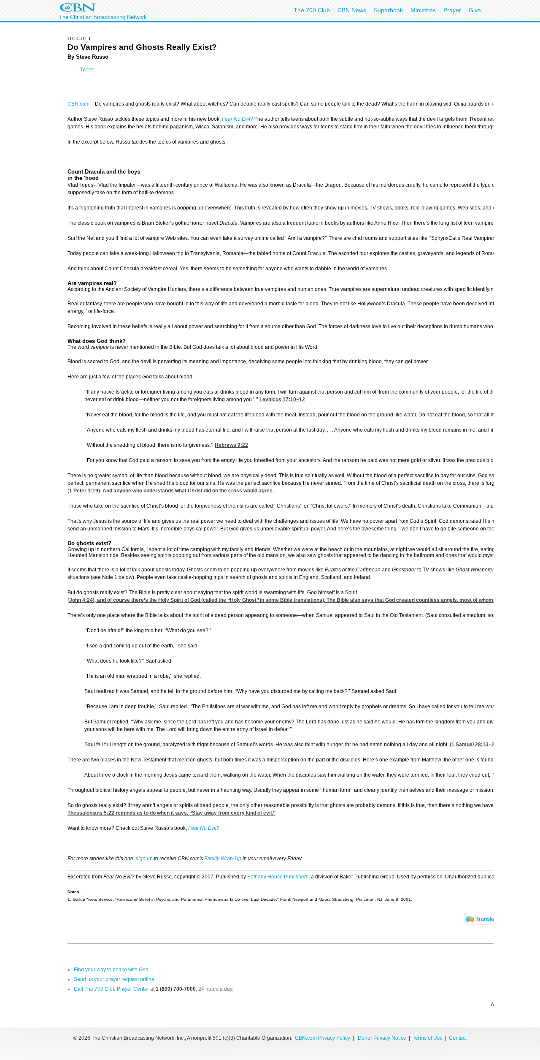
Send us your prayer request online (114, 979)
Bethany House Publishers (277, 877)
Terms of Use (428, 1038)
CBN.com (78, 104)
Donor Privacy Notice (382, 1038)
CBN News (352, 10)
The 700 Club (312, 10)
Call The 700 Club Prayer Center (111, 989)
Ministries (423, 10)
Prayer (452, 10)
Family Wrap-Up (222, 859)
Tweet (87, 70)
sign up (144, 859)
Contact (458, 1038)
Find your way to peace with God (111, 970)
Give (475, 10)
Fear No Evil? (237, 119)
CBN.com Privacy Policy (322, 1038)
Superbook (388, 10)
